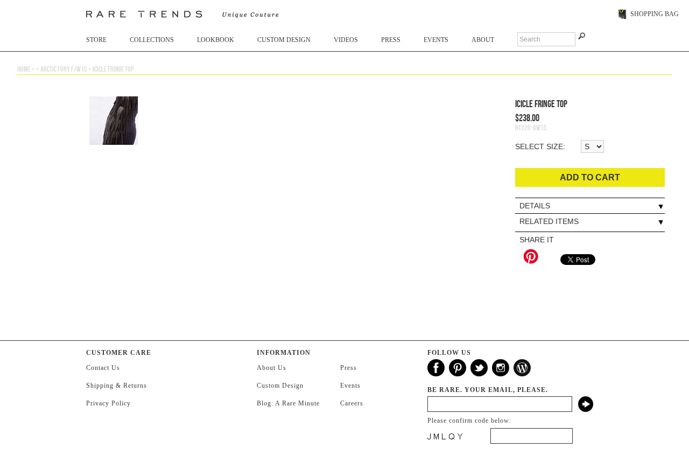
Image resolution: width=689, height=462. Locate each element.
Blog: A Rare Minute (288, 403)
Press (390, 40)
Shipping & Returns (116, 385)
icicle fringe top (113, 69)
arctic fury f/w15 (63, 69)
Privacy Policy (108, 403)
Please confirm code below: (469, 420)
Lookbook (215, 40)
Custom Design (284, 40)
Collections (152, 40)
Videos (346, 40)
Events (436, 40)
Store (96, 40)
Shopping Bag (654, 14)
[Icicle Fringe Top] (342, 209)
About (483, 40)
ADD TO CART (590, 177)
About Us (271, 368)
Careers (351, 403)
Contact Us (103, 368)
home (24, 69)
